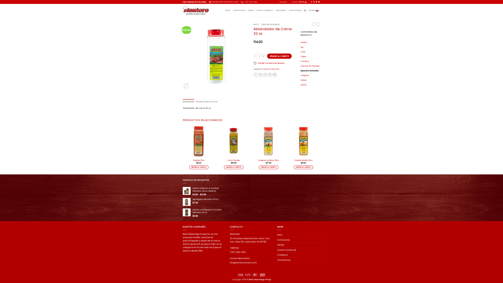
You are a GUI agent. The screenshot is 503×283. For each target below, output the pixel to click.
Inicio (228, 10)
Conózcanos (239, 10)
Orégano (305, 75)
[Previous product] (318, 24)
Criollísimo (281, 10)
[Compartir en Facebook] (256, 75)
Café (303, 52)
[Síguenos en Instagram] (314, 2)
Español (312, 10)
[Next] (319, 149)
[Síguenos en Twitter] (316, 2)
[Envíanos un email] (319, 2)
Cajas (303, 56)
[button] (283, 2)
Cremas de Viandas (310, 66)
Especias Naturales (271, 24)
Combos (305, 61)
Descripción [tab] (188, 102)
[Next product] (314, 24)
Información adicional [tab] (207, 102)
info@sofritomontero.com (243, 262)
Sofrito (304, 84)
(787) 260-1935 (238, 252)
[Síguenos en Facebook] (311, 2)
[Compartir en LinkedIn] (275, 75)
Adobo (304, 42)
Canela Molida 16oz (303, 160)
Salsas (304, 80)
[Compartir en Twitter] (260, 75)
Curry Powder (233, 160)
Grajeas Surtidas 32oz (268, 160)
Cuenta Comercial (264, 10)
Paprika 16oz (199, 160)
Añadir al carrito (279, 56)
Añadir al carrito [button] (199, 167)
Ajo (302, 47)
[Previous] (183, 149)
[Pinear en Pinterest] (270, 75)
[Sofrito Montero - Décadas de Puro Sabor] (196, 10)
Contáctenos (295, 10)
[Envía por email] (265, 75)
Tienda (251, 10)
